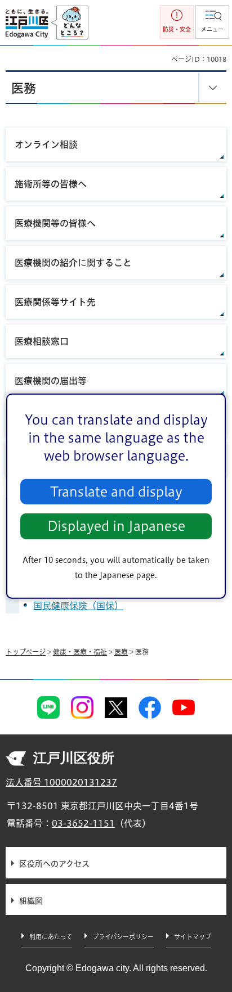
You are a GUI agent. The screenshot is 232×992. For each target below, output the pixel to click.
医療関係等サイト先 (55, 301)
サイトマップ (192, 937)
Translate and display (116, 491)
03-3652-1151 (83, 823)
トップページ (26, 651)
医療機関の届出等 (51, 380)
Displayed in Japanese (116, 526)
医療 (121, 651)
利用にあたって (50, 937)
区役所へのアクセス (54, 864)
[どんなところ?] (69, 23)
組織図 (31, 901)
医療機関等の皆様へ (55, 223)
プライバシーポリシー (123, 937)
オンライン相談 (46, 144)
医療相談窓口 (42, 341)
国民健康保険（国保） (78, 605)
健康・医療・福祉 (80, 651)
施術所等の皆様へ (51, 183)
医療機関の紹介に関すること (73, 262)
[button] (212, 22)
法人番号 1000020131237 (61, 782)
